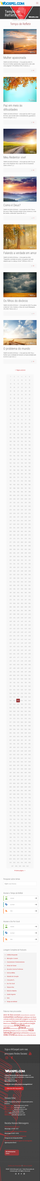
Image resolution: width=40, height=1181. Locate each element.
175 (10, 481)
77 (25, 420)
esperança (9, 1021)
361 (10, 592)
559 (10, 711)
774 (29, 837)
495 (18, 672)
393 (18, 610)
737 (26, 816)
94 (22, 430)
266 (14, 535)
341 (26, 578)
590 (14, 729)
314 (14, 564)
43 (10, 402)
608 (14, 740)
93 (18, 430)
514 (22, 682)
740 (14, 819)
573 (18, 718)
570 (29, 715)
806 (14, 859)
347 (26, 582)
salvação (7, 1032)
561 (18, 711)
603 (18, 736)
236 (14, 517)
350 (14, 585)
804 (29, 855)
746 (14, 823)
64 (22, 412)
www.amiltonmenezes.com (17, 1113)
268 (22, 535)
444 (29, 639)
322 (22, 567)
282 (29, 542)
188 (14, 488)
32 (14, 394)
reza (31, 1030)
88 (22, 427)
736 (22, 816)
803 (26, 855)
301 (11, 556)
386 (14, 607)
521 (26, 686)
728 (14, 812)
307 (10, 560)
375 (18, 600)
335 (26, 574)
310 (22, 560)
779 (26, 841)
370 (22, 596)
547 (11, 704)
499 (10, 675)
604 (22, 736)
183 (18, 484)
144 (29, 459)
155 (26, 466)
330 (29, 571)
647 (26, 762)
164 (14, 474)
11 (25, 380)
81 (18, 423)
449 (26, 643)
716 (14, 805)
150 (30, 463)
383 (26, 603)
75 (18, 420)
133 (10, 456)
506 (14, 679)
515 (26, 682)
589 (10, 729)
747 (18, 823)
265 (10, 535)
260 (14, 531)
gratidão (23, 1021)
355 (10, 589)
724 (22, 808)
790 (22, 848)
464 (14, 654)
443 (26, 639)
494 (14, 672)
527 (26, 690)
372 (30, 596)
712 (22, 801)
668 (14, 776)
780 (29, 841)
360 (29, 589)
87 (18, 427)
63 (18, 412)
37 (10, 398)
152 (14, 466)
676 (22, 780)
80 (14, 423)
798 (29, 852)
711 (18, 801)
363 (18, 592)
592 (22, 729)
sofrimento (25, 1033)
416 (14, 625)
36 (29, 394)
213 (18, 502)
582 (29, 722)
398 (14, 614)
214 (22, 502)
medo (13, 1023)
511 (10, 682)
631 (10, 754)
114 (29, 441)
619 (10, 747)
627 (18, 751)
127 (10, 452)
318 (30, 564)
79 (10, 423)
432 (29, 632)
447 (18, 643)
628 (22, 751)
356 (14, 589)
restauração (24, 1030)
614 (14, 744)
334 (22, 574)
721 (10, 808)
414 (29, 621)
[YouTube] (21, 1174)
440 (14, 639)
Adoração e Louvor (12, 958)
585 (18, 726)
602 (14, 736)
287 (26, 546)
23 (25, 387)
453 (18, 646)
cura (29, 1019)
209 (26, 499)
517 (10, 686)
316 (22, 564)
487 (10, 668)
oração (32, 1023)
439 (10, 639)
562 (22, 711)
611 (26, 740)
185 (26, 484)
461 (26, 650)
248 (14, 524)
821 (28, 866)
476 (14, 661)
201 (18, 495)
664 (22, 772)
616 (22, 744)
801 (18, 855)
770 (14, 837)
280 (22, 542)
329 (26, 571)
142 (22, 459)
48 (29, 402)
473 (26, 657)
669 (18, 776)
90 (29, 427)
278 (14, 542)
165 (18, 474)
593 (26, 729)
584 (14, 726)
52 (22, 405)
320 (14, 567)
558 (29, 708)
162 (29, 470)
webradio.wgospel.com (18, 1114)
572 (14, 718)
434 (14, 636)
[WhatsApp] (16, 1174)
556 (22, 708)
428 (14, 632)
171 (18, 477)
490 (22, 668)
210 (30, 499)
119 (26, 445)
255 (18, 528)
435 (18, 636)
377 (26, 600)
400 (22, 614)
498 (29, 672)
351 (18, 585)
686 (14, 787)
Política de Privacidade (15, 1165)
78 (29, 420)
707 (26, 798)
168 (30, 474)
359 (26, 589)
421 (10, 628)
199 (10, 495)
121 (10, 448)
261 (18, 531)
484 (22, 664)
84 (29, 423)
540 (29, 697)
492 (29, 668)
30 (29, 391)
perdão (6, 1028)
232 (22, 513)
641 (26, 758)
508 (22, 679)
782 (14, 844)
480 (29, 661)
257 (26, 528)
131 (26, 452)
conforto (12, 1019)
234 (29, 513)
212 (14, 502)
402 (29, 614)
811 (10, 862)
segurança (17, 1033)
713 (26, 801)
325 (10, 571)
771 (18, 837)
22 (22, 387)
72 (29, 416)
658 (22, 769)
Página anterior (21, 370)
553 (10, 708)
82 (22, 423)
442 (22, 639)
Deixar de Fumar (11, 965)
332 (14, 574)
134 (14, 456)
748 (22, 823)
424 (22, 628)
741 (18, 819)
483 (18, 664)
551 (26, 704)
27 (18, 391)
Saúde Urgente (11, 994)
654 (29, 765)
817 (12, 866)
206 (14, 499)
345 (18, 582)
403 (10, 618)
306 (29, 556)
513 (18, 682)
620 (14, 747)
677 (26, 780)
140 (14, 459)
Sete (8, 998)
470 (14, 657)
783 (18, 844)
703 (10, 798)
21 (18, 387)
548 (14, 704)
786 (29, 844)
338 (14, 578)
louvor (9, 1023)
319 (10, 567)
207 (18, 499)
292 (22, 549)
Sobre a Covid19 (27, 1165)
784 (22, 844)
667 (11, 776)
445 (10, 643)
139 (10, 459)
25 (10, 391)
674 (14, 780)
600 (29, 733)
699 (18, 794)
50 (14, 405)
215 (26, 502)
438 (29, 636)
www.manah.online (18, 1111)
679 (11, 783)
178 (22, 481)
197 (26, 492)
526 (22, 690)
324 (29, 567)
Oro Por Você (11, 983)
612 (29, 740)
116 (14, 445)
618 (29, 744)
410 (14, 621)
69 (18, 416)
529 (10, 693)
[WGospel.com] (12, 3)
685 (10, 787)
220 (22, 506)
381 (18, 603)
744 (29, 819)
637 (11, 758)
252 (29, 524)
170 (14, 477)
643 (10, 762)
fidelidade (15, 1021)
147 (18, 463)
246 (29, 520)
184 (22, 484)
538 (22, 697)
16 (22, 384)
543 (18, 700)
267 (18, 535)
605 (26, 736)
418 (22, 625)
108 (29, 438)
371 (26, 596)
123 (18, 448)
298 (22, 553)
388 (22, 607)
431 (26, 632)
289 (10, 549)
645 (18, 762)
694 (22, 790)
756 (30, 826)
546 (29, 700)
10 (22, 380)
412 (22, 621)
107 (26, 438)
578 (14, 722)
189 (18, 488)
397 (11, 614)
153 (18, 466)
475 (11, 661)
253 (10, 528)
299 (26, 553)
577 (10, 722)
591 (18, 729)
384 (29, 603)
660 (29, 769)
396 (29, 610)
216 (29, 502)
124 (22, 448)
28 (22, 391)
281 (26, 542)
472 (22, 657)
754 (22, 826)
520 (22, 686)
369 (18, 596)
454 (22, 646)
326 (14, 571)
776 (14, 841)
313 (10, 564)
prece (22, 1028)
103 (11, 438)
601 (11, 736)
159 (18, 470)
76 (22, 420)
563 (26, 711)
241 (10, 520)
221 (26, 506)
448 (22, 643)
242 (14, 520)
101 (26, 434)
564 (29, 711)
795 (18, 852)
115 (10, 445)
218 (14, 506)
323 (26, 567)
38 (14, 398)
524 (14, 690)
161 (26, 470)
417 (18, 625)
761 (26, 830)
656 (14, 769)
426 (29, 628)
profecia (6, 1031)
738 (29, 816)
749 (26, 823)
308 (14, 560)
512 (14, 682)
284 (14, 546)
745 (10, 823)
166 (22, 474)
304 (22, 556)
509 (26, 679)
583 (10, 726)
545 (26, 700)
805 (10, 859)
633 (18, 754)
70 (22, 416)
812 (14, 862)
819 (20, 866)
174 (29, 477)
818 (16, 866)
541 (10, 700)
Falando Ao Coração (13, 976)
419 (26, 625)
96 (29, 430)
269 (26, 535)
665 (26, 772)
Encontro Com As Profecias (15, 969)
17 (25, 384)
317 (26, 564)
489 (18, 668)
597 (18, 733)
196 (22, 492)
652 (22, 765)
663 (18, 772)
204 (29, 495)
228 (29, 510)
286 (22, 546)
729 (18, 812)
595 (10, 733)
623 (26, 747)
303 (18, 556)
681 (18, 783)
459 (18, 650)
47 (25, 402)
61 (10, 412)
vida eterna (19, 1035)
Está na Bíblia (11, 973)
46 (22, 402)
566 (14, 715)
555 (18, 708)
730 (22, 812)
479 (26, 661)
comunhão (8, 1017)
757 (10, 830)
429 (18, 632)
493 (10, 672)
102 (30, 434)
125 (26, 448)
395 (26, 610)
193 (10, 492)
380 (14, 603)
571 (10, 718)
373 (11, 600)
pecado (27, 1026)
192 (29, 488)
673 (11, 780)
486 (29, 664)
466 (22, 654)
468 (29, 654)
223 (10, 510)
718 (22, 805)
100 (22, 434)
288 (29, 546)
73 (10, 420)
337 (11, 578)
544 (22, 700)
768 (29, 834)
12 (29, 380)
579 (18, 722)
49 (10, 405)
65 (25, 412)
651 (18, 765)
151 (10, 466)
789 (18, 848)
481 (11, 664)
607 (10, 740)
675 (18, 780)
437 (26, 636)
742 (22, 819)
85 (10, 427)
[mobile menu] (37, 3)
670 (22, 776)
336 (29, 574)
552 (29, 704)
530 (14, 693)
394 (22, 610)
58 (22, 409)
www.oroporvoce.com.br (21, 1105)
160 (22, 470)
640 (22, 758)
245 (26, 520)
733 (11, 816)
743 (26, 819)
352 (22, 585)
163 (10, 474)
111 (18, 441)
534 (29, 693)
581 (26, 722)
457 (11, 650)
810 (29, 859)
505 (10, 679)
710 (14, 801)
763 (11, 834)
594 (29, 729)
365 (26, 592)
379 (11, 603)
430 (22, 632)
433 (10, 636)
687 (18, 787)
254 (14, 528)
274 (22, 538)
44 (14, 402)
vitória (24, 1035)
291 (18, 549)
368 (14, 596)
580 (22, 722)
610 (22, 740)
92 (14, 430)
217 (10, 506)
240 (29, 517)
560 (14, 711)
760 (22, 830)
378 (29, 600)
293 (26, 549)
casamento (32, 1015)
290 (14, 549)
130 (22, 452)
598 (22, 733)
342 (29, 578)
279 (18, 542)
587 (26, 726)
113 (26, 441)
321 (18, 567)
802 (22, 855)
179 (26, 481)
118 (22, 445)
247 (11, 524)
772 (22, 837)
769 (11, 837)
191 (26, 488)
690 (29, 787)
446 (14, 643)
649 (10, 765)
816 (30, 862)
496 (22, 672)
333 (18, 574)
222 (29, 506)
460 (22, 650)
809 (26, 859)
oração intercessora (8, 1026)
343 (10, 582)
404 (14, 618)
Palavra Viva (10, 987)
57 (18, 409)
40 (22, 398)
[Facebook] (19, 1174)
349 (10, 585)
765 (18, 834)
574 (22, 718)
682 (22, 783)
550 (22, 704)
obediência (26, 1023)
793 (11, 852)
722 (14, 808)
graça (27, 1021)
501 (18, 675)
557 (26, 708)
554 (14, 708)
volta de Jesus (31, 1035)
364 (22, 592)
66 (29, 412)
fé (19, 1021)
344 (14, 582)
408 (29, 618)
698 (14, 794)
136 (22, 456)
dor (4, 1021)
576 (30, 718)
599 (26, 733)
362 (14, 592)
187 (10, 488)
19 (10, 387)
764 (14, 834)
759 (18, 830)
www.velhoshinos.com (20, 1109)
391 (10, 610)
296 (14, 553)
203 (26, 495)
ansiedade (17, 1015)
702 (29, 794)
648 (29, 762)
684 (29, 783)
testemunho (32, 1033)
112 (22, 441)
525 (18, 690)
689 (26, 787)
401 (26, 614)
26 (14, 391)
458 (14, 650)
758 (14, 830)
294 (29, 549)
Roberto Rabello (12, 991)
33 (18, 394)
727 (10, 812)
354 (29, 585)
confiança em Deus (29, 1017)
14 (14, 384)
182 (14, 484)
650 (14, 765)
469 (10, 657)
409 (10, 621)
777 (18, 841)
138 (30, 456)
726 (30, 808)
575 (26, 718)
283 (10, 546)
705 (18, 798)
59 (25, 409)
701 (26, 794)
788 (14, 848)
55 (10, 409)
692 (14, 790)
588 (29, 726)
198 (30, 492)
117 (18, 445)
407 (26, 618)
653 (26, 765)
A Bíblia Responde (12, 955)
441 (18, 639)
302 (14, 556)
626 (14, 751)
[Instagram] (24, 1174)
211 (10, 502)
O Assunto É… (11, 980)
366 (29, 592)
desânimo (34, 1019)
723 (18, 808)
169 (10, 477)
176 (14, 481)
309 (18, 560)
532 (22, 693)
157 (10, 470)
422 (14, 628)
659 (26, 769)
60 (29, 409)
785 (26, 844)
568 (22, 715)
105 (18, 438)
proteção (12, 1030)
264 (29, 531)
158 (14, 470)
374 (14, 600)
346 (22, 582)
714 (29, 801)
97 (10, 434)
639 (18, 758)
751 (10, 826)
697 (11, 794)
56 (14, 409)
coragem (25, 1019)
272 (14, 538)
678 (29, 780)
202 (22, 495)
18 (29, 384)
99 (18, 434)
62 (14, 412)
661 (10, 772)
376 (22, 600)
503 (26, 675)
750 (29, 823)
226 (22, 510)
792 (30, 848)
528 (29, 690)
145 (10, 463)
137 (26, 456)
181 (10, 484)
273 (18, 538)
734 (14, 816)
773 (26, 837)
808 (22, 859)
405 (18, 618)
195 (18, 492)
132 (29, 452)
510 (29, 679)
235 (10, 517)
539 (26, 697)
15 (18, 384)
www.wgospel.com (19, 1107)
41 (25, 398)
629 (26, 751)
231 (18, 513)
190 (22, 488)
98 (14, 434)
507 (18, 679)
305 (26, 556)
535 (10, 697)
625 (10, 751)
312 (29, 560)
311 (26, 560)
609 (18, 740)
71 (25, 416)
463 (10, 654)
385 (10, 607)
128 (14, 452)
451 (10, 646)
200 (14, 495)
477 (18, 661)
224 (14, 510)
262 (22, 531)
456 (29, 646)
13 (10, 384)
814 (22, 862)
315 (18, 564)
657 (18, 769)
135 (18, 456)
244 (22, 520)
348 (29, 582)
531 (18, 693)
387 (18, 607)
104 (14, 438)
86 (14, 427)
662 (14, 772)
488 (14, 668)
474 (29, 657)
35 (25, 394)
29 (25, 391)
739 (11, 819)
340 (22, 578)
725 (26, 808)
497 (26, 672)
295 (10, 553)
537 (18, 697)
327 (18, 571)
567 (18, 715)
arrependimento (25, 1015)
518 (14, 686)
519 (18, 686)
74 (14, 420)
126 (29, 448)
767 (26, 834)
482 (14, 664)
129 (18, 452)
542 (14, 700)
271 (10, 538)
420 (29, 625)
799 (11, 855)
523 (10, 690)
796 (22, 852)
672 (30, 776)
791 (26, 848)
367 (11, 596)
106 (22, 438)
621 (18, 747)
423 (18, 628)
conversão (18, 1019)
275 (26, 538)
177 (18, 481)
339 (18, 578)
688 (22, 787)
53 (25, 405)
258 (29, 528)
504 (29, 675)
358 (22, 589)
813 (18, 862)
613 (10, 744)
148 (22, 463)
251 (26, 524)
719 (26, 805)
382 (22, 603)
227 (26, 510)
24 (29, 387)
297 (18, 553)
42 (29, 398)
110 (14, 441)
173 (26, 477)
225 (18, 510)
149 (26, 463)
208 (22, 499)
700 (22, 794)
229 (10, 513)
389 (26, 607)
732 (30, 812)
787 (11, 848)
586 (22, 726)
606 (29, 736)
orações (19, 1025)
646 (22, 762)
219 (18, 506)
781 (10, 844)
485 (26, 664)
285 (18, 546)
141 (18, 459)
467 (26, 654)
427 (11, 632)
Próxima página (19, 870)
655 (10, 769)
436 (22, 636)
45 (18, 402)
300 (29, 553)
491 (26, 668)
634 (22, 754)
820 (24, 866)
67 (10, 416)
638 (14, 758)
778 (22, 841)
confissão (6, 1019)
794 (14, 852)
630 (29, 751)
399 (18, 614)
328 (22, 571)
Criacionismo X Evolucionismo (16, 962)
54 (29, 405)
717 (18, 805)
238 (22, 517)
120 (30, 445)
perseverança (14, 1028)
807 (18, 859)
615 (18, 744)
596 (14, 733)
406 (22, 618)
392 (14, 610)
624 (29, 747)
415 (10, 625)
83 (25, 423)
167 (26, 474)
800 (14, 855)
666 (29, 772)
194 (14, 492)
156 (29, 466)
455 (26, 646)
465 (18, 654)
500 (14, 675)
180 (29, 481)
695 (26, 790)
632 (14, 754)
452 (14, 646)
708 (29, 798)
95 (25, 430)
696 (29, 790)
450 (29, 643)
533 (26, 693)
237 (18, 517)
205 (10, 499)
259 (10, 531)
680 (14, 783)
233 (26, 513)
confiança (18, 1017)
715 (10, 805)
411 (18, 621)
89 (25, 427)
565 (10, 715)
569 (26, 715)
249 (18, 524)
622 (22, 747)
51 (18, 405)
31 (10, 394)
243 (18, 520)
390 (29, 607)
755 (26, 826)
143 (26, 459)
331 (10, 574)
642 (29, 758)
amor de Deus (8, 1015)
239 (26, 517)
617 (26, 744)
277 (10, 542)
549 (18, 704)
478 (22, 661)
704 (14, 798)
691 (10, 790)
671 (26, 776)
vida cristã (8, 1034)
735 (18, 816)
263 (26, 531)
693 (18, 790)
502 (22, 675)
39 (18, 398)
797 (26, 852)
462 (29, 650)
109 (11, 441)
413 (26, 621)
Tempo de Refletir (12, 1001)
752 (14, 826)
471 (18, 657)
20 (14, 387)
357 (18, 589)
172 (22, 477)
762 (30, 830)
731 (26, 812)
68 (14, 416)
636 (29, 754)
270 (29, 535)
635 (26, 754)
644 (14, 762)
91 (10, 430)
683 (26, 783)
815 (26, 862)
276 (30, 538)
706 (22, 798)
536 (14, 697)
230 (14, 513)
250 (22, 524)
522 (29, 686)
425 (26, 628)
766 (22, 834)
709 (10, 801)
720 (29, 805)
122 (14, 448)
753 (18, 826)
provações (18, 1030)
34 (22, 394)
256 (22, 528)
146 (14, 463)
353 (26, 585)
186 (30, 484)
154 (22, 466)
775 (10, 841)
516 (29, 682)
